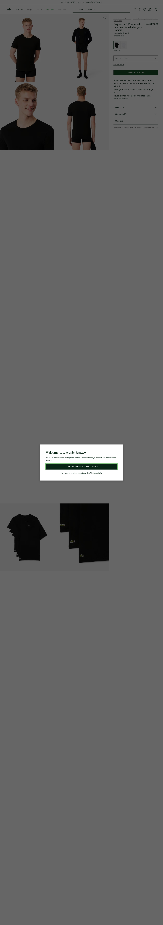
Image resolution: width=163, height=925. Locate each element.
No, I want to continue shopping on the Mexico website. (81, 473)
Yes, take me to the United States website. (81, 466)
